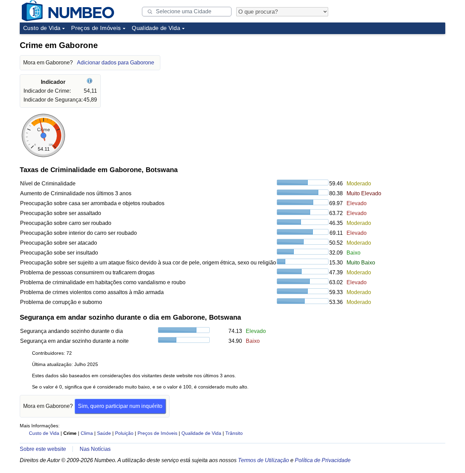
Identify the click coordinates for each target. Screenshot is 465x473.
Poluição (124, 433)
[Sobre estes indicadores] (90, 82)
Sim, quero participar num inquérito (120, 406)
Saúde (104, 433)
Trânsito (234, 433)
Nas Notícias (95, 449)
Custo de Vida (41, 28)
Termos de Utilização (263, 460)
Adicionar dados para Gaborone (115, 62)
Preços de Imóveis (96, 28)
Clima (87, 433)
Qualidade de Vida (156, 28)
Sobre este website (43, 449)
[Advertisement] (394, 79)
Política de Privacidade (323, 460)
